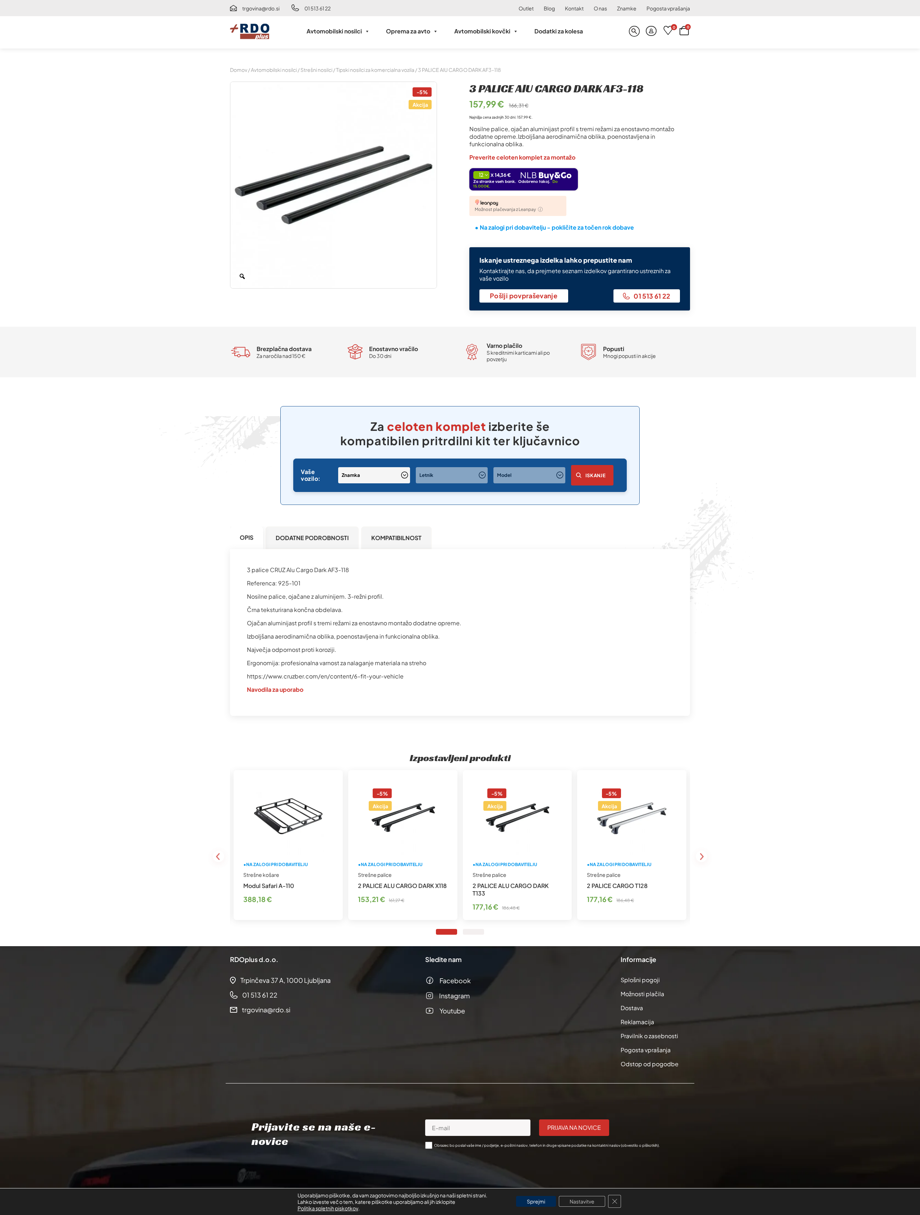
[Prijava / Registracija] (651, 31)
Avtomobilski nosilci (334, 31)
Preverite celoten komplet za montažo (522, 157)
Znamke (626, 8)
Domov (238, 69)
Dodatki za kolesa (558, 31)
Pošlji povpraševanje (523, 295)
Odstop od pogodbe (649, 1064)
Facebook (455, 980)
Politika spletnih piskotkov (328, 1208)
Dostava (632, 1008)
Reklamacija (637, 1022)
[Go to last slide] (218, 856)
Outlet (526, 8)
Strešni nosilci (316, 69)
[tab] (246, 537)
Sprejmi (536, 1201)
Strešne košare (261, 874)
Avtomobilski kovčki (482, 31)
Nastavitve (582, 1201)
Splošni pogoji (640, 980)
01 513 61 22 (317, 8)
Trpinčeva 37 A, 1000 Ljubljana (285, 980)
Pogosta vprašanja (668, 8)
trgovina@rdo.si (261, 8)
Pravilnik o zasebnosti (649, 1036)
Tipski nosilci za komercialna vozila (375, 69)
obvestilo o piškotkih (640, 1145)
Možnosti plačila (642, 994)
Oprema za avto (408, 31)
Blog (549, 8)
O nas (600, 8)
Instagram (454, 995)
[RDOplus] (250, 31)
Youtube (452, 1011)
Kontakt (574, 8)
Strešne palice (375, 874)
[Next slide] (701, 856)
